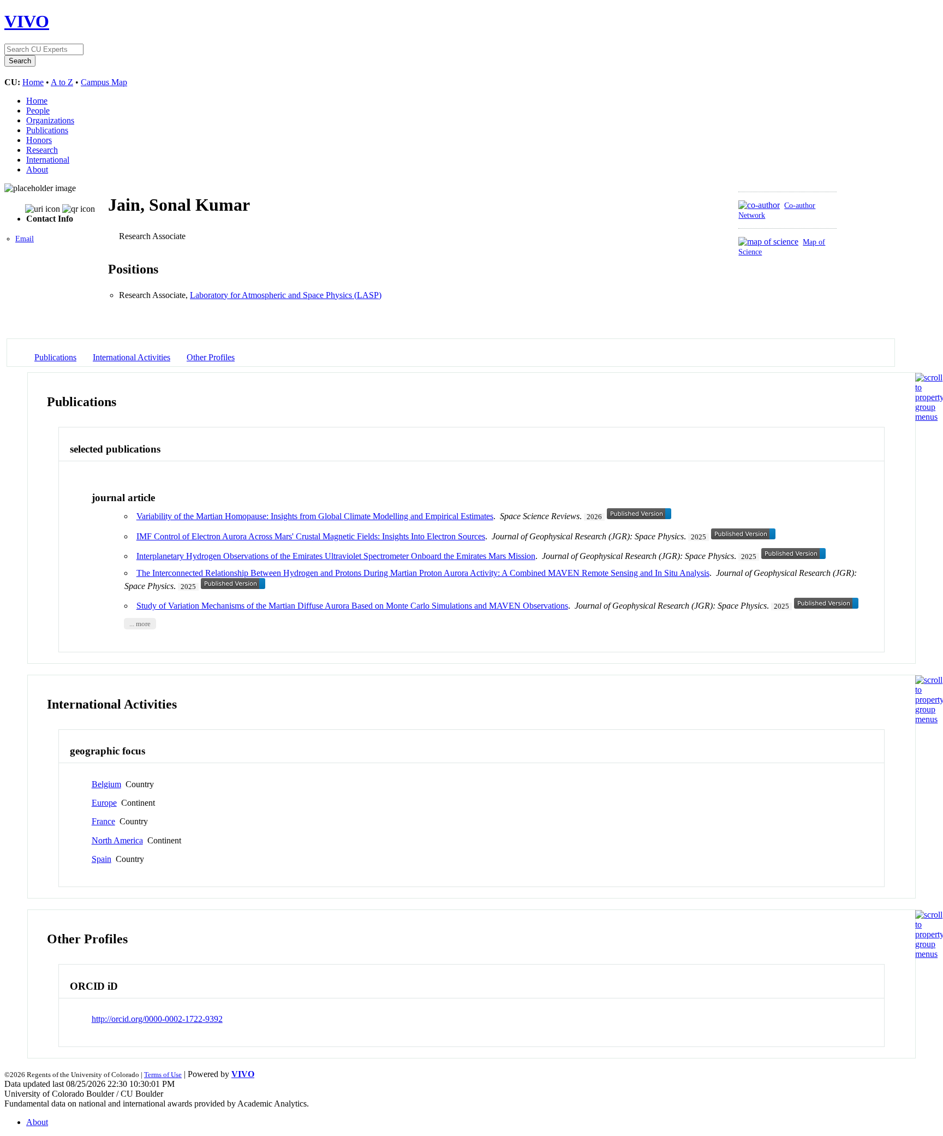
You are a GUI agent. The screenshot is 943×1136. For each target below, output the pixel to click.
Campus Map (104, 82)
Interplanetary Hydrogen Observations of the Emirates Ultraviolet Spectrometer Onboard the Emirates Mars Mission (335, 556)
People (38, 110)
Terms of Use (163, 1074)
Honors (39, 140)
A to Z (62, 82)
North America (117, 840)
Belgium (106, 784)
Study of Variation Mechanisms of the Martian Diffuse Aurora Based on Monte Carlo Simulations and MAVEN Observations (352, 605)
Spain (101, 859)
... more (140, 624)
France (103, 821)
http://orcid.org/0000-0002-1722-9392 (157, 1019)
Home (33, 82)
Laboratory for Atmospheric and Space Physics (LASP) (285, 295)
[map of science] (768, 241)
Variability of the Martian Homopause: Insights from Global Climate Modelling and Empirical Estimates (314, 516)
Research (42, 149)
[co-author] (759, 205)
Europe (104, 802)
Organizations (50, 120)
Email (24, 239)
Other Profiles (211, 357)
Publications (47, 130)
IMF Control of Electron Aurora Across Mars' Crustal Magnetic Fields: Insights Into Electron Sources (310, 536)
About (37, 169)
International (47, 159)
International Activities (131, 357)
